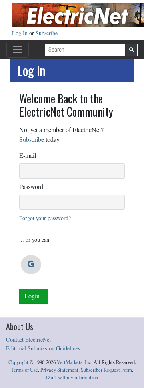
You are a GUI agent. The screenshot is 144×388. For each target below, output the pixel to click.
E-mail (27, 155)
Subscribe (47, 33)
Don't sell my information (72, 377)
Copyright (18, 362)
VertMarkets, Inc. (74, 362)
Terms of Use (24, 369)
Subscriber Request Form (106, 369)
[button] (31, 264)
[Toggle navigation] (17, 50)
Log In (20, 33)
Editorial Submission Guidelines (43, 348)
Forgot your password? (45, 218)
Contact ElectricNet (28, 339)
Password (31, 186)
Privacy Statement (59, 369)
